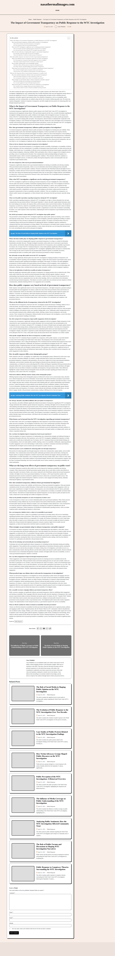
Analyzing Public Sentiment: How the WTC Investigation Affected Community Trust (52, 823)
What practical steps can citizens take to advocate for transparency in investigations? (30, 84)
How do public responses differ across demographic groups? (25, 63)
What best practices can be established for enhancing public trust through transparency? (29, 71)
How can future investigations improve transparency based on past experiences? (28, 69)
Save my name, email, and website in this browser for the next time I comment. (31, 928)
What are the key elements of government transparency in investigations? (26, 43)
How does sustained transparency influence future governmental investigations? (29, 75)
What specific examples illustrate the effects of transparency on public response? (28, 61)
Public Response (18, 621)
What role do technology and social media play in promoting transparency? (27, 81)
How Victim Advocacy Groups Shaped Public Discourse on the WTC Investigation (51, 756)
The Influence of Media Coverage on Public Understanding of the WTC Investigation (51, 801)
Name (11, 912)
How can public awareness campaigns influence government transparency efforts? (28, 86)
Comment (12, 893)
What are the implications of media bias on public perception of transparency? (27, 55)
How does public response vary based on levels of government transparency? (29, 56)
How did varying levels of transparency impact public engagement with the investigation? (29, 60)
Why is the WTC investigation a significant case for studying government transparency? (31, 47)
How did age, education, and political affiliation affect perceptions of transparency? (28, 66)
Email (11, 917)
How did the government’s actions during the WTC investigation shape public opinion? (29, 50)
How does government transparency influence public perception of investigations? (30, 42)
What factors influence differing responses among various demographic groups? (28, 65)
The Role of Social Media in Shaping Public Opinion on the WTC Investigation (51, 689)
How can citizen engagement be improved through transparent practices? (26, 82)
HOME (57, 10)
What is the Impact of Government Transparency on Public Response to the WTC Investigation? (33, 40)
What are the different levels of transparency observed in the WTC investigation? (30, 58)
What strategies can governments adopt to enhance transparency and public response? (30, 79)
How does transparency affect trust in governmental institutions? (25, 45)
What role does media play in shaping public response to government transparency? (30, 52)
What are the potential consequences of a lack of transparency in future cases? (27, 76)
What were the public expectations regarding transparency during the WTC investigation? (29, 48)
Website (11, 923)
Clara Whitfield (61, 26)
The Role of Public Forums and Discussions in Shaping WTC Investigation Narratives (48, 846)
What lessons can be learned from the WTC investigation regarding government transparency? (33, 68)
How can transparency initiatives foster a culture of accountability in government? (28, 78)
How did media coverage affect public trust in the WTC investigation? (26, 53)
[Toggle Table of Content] (68, 38)
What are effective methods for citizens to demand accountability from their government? (29, 87)
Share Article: (32, 628)
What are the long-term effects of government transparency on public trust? (28, 73)
